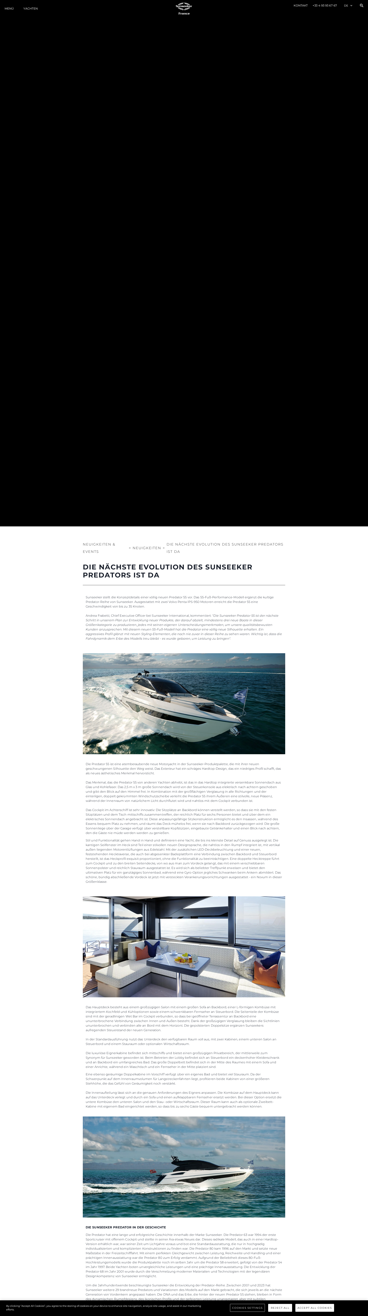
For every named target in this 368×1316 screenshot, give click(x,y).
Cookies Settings (247, 1307)
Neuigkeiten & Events (99, 548)
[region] (184, 1308)
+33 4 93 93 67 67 (325, 5)
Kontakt (301, 5)
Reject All (280, 1307)
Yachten (30, 8)
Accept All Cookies (314, 1307)
